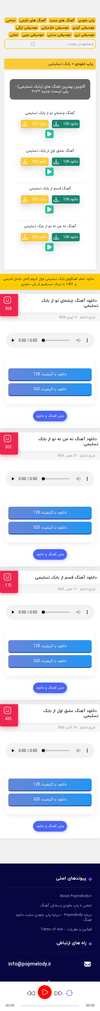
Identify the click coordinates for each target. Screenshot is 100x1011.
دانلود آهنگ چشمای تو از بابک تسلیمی (69, 303)
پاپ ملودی (86, 20)
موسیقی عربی (33, 34)
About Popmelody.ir (76, 896)
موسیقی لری (84, 34)
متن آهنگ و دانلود (50, 416)
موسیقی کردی (83, 27)
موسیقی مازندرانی (55, 27)
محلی (14, 34)
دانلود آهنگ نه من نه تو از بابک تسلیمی (68, 441)
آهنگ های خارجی (32, 20)
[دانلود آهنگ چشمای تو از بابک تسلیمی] (66, 124)
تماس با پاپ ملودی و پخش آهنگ (66, 905)
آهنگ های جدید (62, 20)
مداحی (11, 20)
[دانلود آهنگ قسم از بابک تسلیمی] (66, 199)
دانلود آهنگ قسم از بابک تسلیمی (66, 578)
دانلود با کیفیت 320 (50, 389)
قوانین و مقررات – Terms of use (66, 929)
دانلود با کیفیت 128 (50, 374)
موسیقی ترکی (27, 27)
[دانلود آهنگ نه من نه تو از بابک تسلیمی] (66, 237)
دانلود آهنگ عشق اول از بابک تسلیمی (70, 713)
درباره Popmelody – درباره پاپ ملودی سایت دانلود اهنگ (54, 918)
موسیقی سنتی (59, 34)
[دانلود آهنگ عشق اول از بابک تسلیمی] (66, 162)
